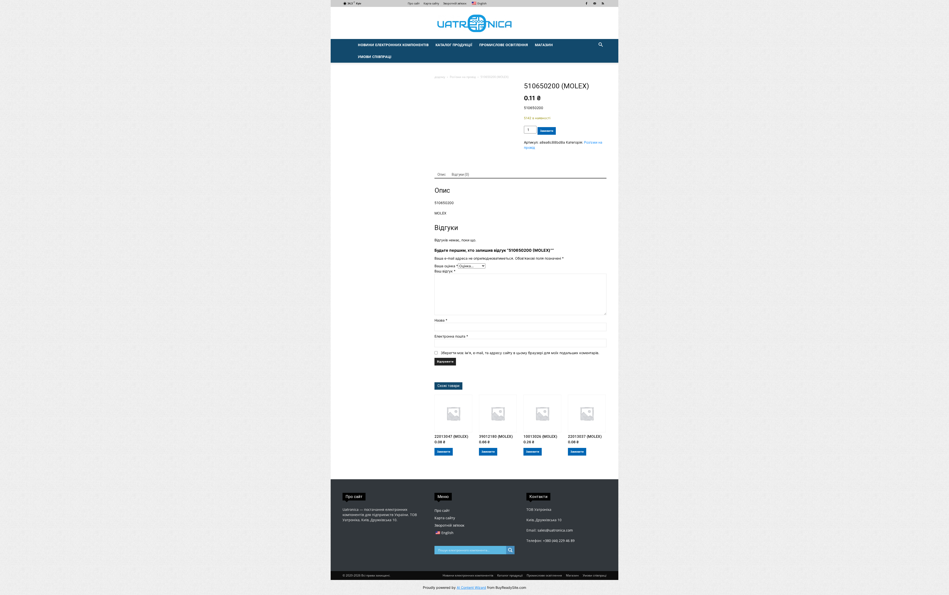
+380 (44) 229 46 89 (559, 540)
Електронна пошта (451, 336)
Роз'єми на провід (463, 77)
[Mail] (594, 3)
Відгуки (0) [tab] (460, 174)
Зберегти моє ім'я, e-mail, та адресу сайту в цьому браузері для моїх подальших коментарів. (520, 353)
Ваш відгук (444, 271)
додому (439, 77)
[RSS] (602, 3)
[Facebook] (586, 3)
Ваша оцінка (446, 266)
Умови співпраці (374, 56)
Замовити (546, 131)
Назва (440, 320)
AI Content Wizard (471, 587)
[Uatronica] (474, 23)
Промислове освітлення (503, 44)
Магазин (544, 44)
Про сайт (414, 3)
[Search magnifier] (510, 550)
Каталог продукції (453, 44)
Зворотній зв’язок (455, 3)
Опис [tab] (441, 174)
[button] (600, 45)
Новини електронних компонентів (393, 44)
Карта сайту (431, 3)
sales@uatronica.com (555, 530)
